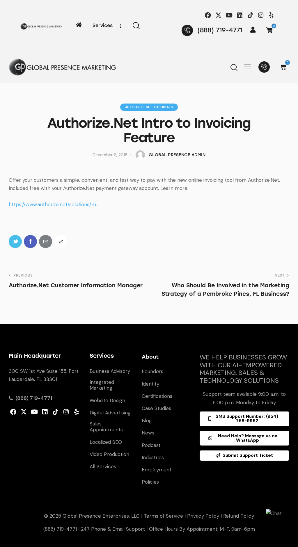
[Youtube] (229, 15)
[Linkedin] (239, 15)
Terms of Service (163, 516)
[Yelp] (271, 15)
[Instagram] (260, 15)
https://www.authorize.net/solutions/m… (54, 204)
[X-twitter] (218, 15)
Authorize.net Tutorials (149, 107)
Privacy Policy (203, 516)
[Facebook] (207, 15)
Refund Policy (238, 516)
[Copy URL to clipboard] (60, 241)
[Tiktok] (250, 15)
